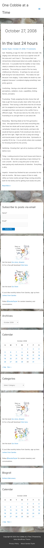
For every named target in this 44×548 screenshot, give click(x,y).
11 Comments (31, 49)
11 (39, 352)
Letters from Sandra (9, 295)
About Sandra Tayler (28, 543)
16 (27, 355)
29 (22, 362)
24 (33, 358)
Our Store (15, 286)
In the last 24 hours (20, 43)
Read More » (6, 186)
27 (11, 362)
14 (16, 355)
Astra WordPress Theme (22, 539)
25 (39, 358)
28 (16, 362)
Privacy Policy (14, 543)
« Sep (4, 367)
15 (22, 355)
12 (5, 355)
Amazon (21, 262)
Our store (15, 262)
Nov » (9, 367)
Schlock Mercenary (9, 478)
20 (11, 358)
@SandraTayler (12, 301)
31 (33, 362)
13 (11, 355)
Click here (24, 265)
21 (16, 358)
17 (33, 355)
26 (5, 362)
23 (28, 358)
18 (39, 355)
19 (5, 358)
